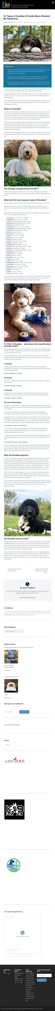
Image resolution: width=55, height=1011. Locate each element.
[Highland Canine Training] (18, 4)
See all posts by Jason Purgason (28, 597)
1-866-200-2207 (19, 978)
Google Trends (19, 206)
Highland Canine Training (11, 953)
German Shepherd (18, 266)
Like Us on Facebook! (11, 725)
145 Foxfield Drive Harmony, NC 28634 (19, 975)
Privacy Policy (39, 1008)
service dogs (40, 278)
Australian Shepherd (19, 226)
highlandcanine (22, 953)
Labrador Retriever (18, 217)
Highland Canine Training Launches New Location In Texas (41, 570)
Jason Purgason (9, 22)
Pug (13, 269)
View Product (7, 670)
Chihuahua (14, 271)
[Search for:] (11, 744)
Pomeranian (15, 237)
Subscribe (24, 711)
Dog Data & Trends (28, 22)
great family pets (27, 472)
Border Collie (16, 257)
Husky (15, 253)
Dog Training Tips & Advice (39, 22)
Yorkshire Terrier (16, 235)
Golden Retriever (18, 219)
